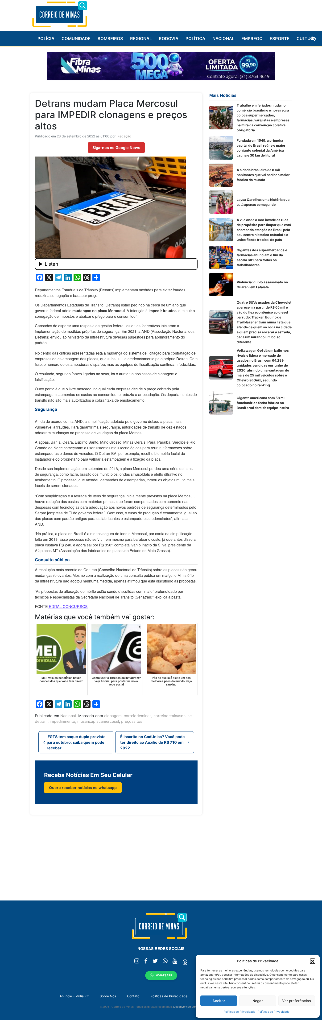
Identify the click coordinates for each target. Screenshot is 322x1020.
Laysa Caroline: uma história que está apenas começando (263, 202)
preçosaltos (131, 721)
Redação (124, 136)
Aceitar (218, 1001)
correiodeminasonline (172, 715)
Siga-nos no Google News (116, 147)
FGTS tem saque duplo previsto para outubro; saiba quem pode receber (76, 742)
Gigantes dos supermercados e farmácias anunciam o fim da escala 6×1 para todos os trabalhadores (262, 257)
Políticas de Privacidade (239, 1011)
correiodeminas (137, 715)
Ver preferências (296, 1001)
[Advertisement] (206, 13)
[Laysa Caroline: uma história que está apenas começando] (221, 202)
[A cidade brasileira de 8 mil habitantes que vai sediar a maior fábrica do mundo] (221, 175)
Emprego (252, 38)
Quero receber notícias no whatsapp (83, 787)
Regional (141, 38)
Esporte (279, 38)
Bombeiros (110, 38)
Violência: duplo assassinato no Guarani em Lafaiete (262, 284)
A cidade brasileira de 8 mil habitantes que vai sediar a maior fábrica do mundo (263, 175)
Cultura (306, 38)
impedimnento (62, 721)
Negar (257, 1001)
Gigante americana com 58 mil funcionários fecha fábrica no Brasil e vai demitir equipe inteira (263, 403)
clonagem (113, 715)
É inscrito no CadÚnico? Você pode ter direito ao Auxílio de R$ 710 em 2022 (152, 742)
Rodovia (168, 38)
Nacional (223, 38)
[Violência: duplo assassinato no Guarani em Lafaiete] (221, 284)
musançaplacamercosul (98, 721)
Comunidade (76, 38)
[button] (312, 961)
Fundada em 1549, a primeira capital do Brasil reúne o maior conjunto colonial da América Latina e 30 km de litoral (261, 147)
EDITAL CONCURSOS (68, 606)
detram (41, 721)
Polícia (45, 38)
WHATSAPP (164, 975)
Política (195, 38)
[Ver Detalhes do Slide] (161, 66)
